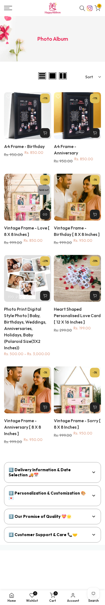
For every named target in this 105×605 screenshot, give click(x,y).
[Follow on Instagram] (89, 7)
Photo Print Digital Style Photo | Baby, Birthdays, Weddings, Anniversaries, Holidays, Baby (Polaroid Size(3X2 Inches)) (25, 328)
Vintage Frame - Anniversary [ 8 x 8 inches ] (22, 427)
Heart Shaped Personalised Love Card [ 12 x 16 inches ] (77, 315)
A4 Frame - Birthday (24, 146)
